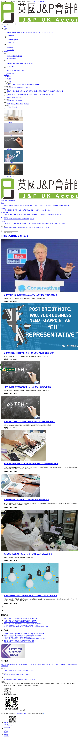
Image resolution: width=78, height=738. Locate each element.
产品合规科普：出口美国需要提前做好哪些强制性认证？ (20, 620)
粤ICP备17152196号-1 (22, 713)
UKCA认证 (22, 87)
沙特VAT (15, 40)
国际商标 (3, 208)
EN (45, 1)
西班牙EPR (31, 84)
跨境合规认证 (25, 664)
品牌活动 (11, 670)
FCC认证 (28, 87)
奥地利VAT (52, 32)
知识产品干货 (45, 227)
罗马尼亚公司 (51, 91)
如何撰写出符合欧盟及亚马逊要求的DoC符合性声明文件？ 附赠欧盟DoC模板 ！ (25, 638)
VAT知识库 (17, 679)
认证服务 (9, 76)
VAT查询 (11, 674)
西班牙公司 (32, 91)
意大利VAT (31, 32)
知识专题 (9, 149)
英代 (10, 87)
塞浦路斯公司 (59, 91)
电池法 (16, 84)
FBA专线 (9, 100)
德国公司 (19, 91)
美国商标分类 (20, 70)
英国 (7, 210)
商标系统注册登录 (11, 58)
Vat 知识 (6, 108)
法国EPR (25, 84)
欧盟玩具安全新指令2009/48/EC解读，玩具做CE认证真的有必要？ (30, 596)
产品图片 (9, 107)
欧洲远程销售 (44, 664)
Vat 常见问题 (10, 162)
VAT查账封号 (69, 664)
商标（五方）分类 (11, 70)
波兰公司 (37, 91)
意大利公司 (25, 91)
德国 (10, 210)
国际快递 (19, 100)
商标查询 (22, 674)
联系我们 (11, 227)
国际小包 (14, 100)
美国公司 (9, 94)
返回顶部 (6, 736)
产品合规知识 (24, 679)
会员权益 (42, 1)
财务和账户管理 (27, 223)
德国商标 (19, 56)
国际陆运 (19, 97)
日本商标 (14, 63)
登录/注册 (36, 1)
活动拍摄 (13, 104)
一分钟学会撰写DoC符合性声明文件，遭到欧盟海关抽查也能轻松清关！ (24, 623)
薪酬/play (34, 223)
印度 (18, 210)
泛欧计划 (50, 664)
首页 (5, 26)
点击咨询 (6, 724)
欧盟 (5, 210)
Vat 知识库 (9, 135)
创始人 (16, 670)
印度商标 (19, 63)
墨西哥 (26, 210)
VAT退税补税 (61, 664)
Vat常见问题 (38, 227)
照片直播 (14, 107)
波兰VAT (41, 32)
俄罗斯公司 (15, 94)
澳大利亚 (31, 63)
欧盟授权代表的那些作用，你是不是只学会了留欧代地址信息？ (29, 353)
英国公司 (14, 91)
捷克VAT (36, 32)
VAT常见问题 (31, 679)
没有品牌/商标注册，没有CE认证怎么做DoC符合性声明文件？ (29, 554)
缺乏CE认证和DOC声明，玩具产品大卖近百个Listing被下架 (21, 625)
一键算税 (27, 674)
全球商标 (6, 51)
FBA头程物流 (4, 217)
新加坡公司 (32, 94)
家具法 (38, 664)
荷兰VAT (46, 32)
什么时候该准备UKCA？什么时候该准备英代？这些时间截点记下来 (31, 464)
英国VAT (9, 32)
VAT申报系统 (10, 42)
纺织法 (14, 664)
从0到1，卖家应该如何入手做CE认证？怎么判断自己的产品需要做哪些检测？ (26, 626)
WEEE (12, 84)
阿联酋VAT (10, 40)
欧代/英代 (24, 236)
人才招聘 (30, 670)
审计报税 (44, 223)
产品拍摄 (9, 81)
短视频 (21, 104)
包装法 (8, 84)
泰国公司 (37, 94)
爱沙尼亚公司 (44, 91)
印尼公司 (42, 94)
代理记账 (39, 223)
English (13, 200)
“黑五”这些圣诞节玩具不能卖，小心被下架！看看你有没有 (27, 387)
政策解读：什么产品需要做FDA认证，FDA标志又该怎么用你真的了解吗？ (24, 634)
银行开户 (11, 223)
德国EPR (20, 84)
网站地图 (6, 674)
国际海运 (9, 97)
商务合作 (16, 227)
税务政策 (11, 679)
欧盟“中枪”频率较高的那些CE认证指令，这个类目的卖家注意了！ (30, 295)
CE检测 (17, 87)
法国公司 (9, 91)
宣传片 (8, 104)
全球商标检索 (10, 73)
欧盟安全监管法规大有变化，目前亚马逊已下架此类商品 (26, 500)
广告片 (18, 104)
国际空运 (14, 97)
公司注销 (62, 223)
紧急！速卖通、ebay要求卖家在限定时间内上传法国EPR (20, 618)
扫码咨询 (6, 722)
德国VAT (25, 32)
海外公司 (9, 78)
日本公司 (20, 94)
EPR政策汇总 (32, 664)
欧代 (8, 87)
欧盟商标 (9, 56)
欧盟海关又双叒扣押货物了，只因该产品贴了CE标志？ (18, 637)
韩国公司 (25, 94)
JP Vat (5, 28)
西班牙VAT (20, 32)
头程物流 (9, 79)
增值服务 (6, 75)
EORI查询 (16, 674)
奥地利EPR (38, 84)
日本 (16, 210)
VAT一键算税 (10, 50)
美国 (13, 210)
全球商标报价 (10, 66)
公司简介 (6, 670)
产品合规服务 (4, 213)
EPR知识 (4, 236)
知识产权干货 (10, 176)
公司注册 (6, 223)
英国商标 (14, 56)
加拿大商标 (25, 63)
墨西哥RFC (10, 47)
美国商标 (9, 63)
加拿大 (22, 210)
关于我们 (6, 227)
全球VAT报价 (10, 35)
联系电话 (6, 734)
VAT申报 (55, 664)
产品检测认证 (13, 236)
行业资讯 (9, 122)
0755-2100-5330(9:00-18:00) (8, 726)
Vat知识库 (27, 227)
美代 (13, 87)
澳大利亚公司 (49, 94)
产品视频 (26, 104)
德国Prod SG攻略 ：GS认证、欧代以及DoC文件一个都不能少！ (29, 422)
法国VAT (14, 32)
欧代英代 (18, 664)
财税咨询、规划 (18, 223)
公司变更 (57, 223)
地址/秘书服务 (51, 223)
